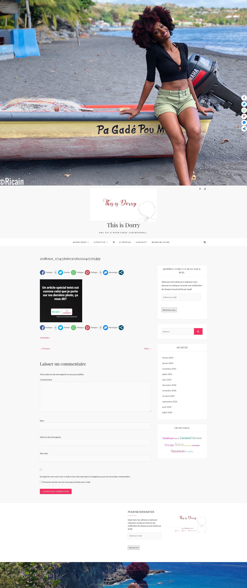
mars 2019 (167, 379)
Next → (148, 348)
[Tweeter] (64, 272)
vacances (178, 451)
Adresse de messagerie (50, 437)
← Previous (45, 348)
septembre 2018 (169, 401)
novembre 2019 (169, 369)
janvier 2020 (167, 363)
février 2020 (167, 357)
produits (189, 451)
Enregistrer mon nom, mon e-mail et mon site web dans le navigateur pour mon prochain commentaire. (85, 476)
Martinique (188, 445)
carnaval (185, 438)
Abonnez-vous (169, 310)
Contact (141, 242)
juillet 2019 (167, 374)
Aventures (80, 242)
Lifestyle (100, 242)
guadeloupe (168, 438)
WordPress (151, 584)
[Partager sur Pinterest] (91, 272)
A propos (125, 242)
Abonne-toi (134, 547)
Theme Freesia (128, 584)
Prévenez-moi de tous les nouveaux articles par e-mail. (66, 482)
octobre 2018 (168, 396)
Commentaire (46, 379)
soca (179, 444)
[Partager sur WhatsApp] (77, 272)
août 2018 (166, 407)
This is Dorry (123, 224)
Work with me (161, 242)
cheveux (196, 438)
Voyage (169, 445)
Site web (44, 453)
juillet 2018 (167, 412)
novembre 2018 (169, 390)
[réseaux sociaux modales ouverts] (121, 272)
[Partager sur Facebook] (46, 272)
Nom (42, 420)
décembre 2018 (169, 385)
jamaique (196, 445)
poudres (176, 438)
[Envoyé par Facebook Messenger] (110, 272)
